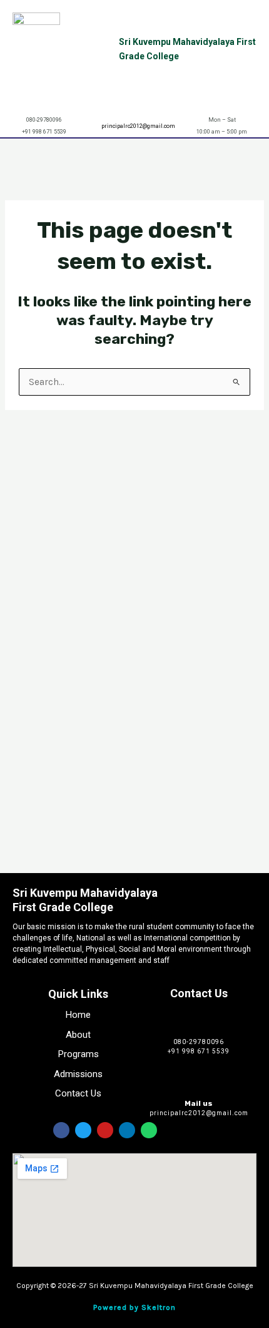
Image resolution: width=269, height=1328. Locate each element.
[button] (253, 149)
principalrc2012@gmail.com (138, 126)
